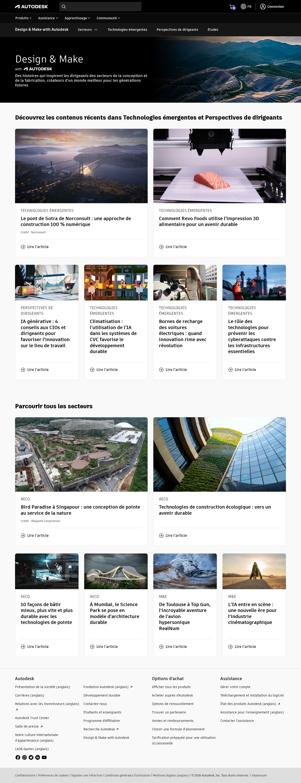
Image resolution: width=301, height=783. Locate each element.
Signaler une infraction (86, 775)
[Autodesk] (31, 6)
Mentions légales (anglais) (171, 775)
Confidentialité (25, 775)
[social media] (31, 757)
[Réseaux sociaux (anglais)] (31, 757)
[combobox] (100, 6)
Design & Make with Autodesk (41, 29)
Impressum (259, 775)
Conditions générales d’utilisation (127, 775)
